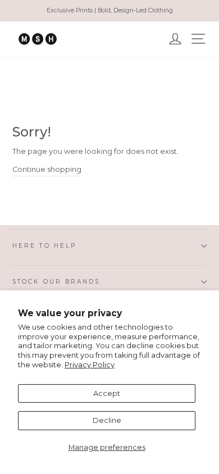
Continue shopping (46, 169)
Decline (107, 420)
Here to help (44, 245)
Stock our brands (56, 281)
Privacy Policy (90, 365)
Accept (106, 393)
